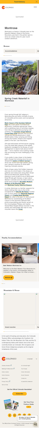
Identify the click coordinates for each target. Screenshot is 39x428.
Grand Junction (10, 327)
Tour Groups (24, 368)
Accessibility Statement (26, 381)
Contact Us (23, 378)
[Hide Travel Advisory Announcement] (37, 2)
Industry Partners (6, 365)
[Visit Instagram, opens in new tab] (14, 415)
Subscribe (19, 393)
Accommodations (11, 51)
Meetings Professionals (7, 368)
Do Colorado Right (25, 365)
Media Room (5, 378)
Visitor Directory (6, 375)
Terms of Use (5, 384)
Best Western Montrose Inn (12, 265)
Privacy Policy (5, 381)
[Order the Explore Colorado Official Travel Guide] (28, 407)
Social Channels (25, 375)
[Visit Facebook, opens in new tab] (10, 415)
